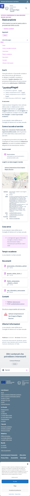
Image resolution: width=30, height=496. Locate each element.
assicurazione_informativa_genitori (17, 266)
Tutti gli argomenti (6, 450)
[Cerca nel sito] (26, 8)
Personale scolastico (6, 427)
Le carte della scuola (6, 417)
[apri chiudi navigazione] (3, 8)
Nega (15, 486)
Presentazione (5, 410)
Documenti (5, 57)
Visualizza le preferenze (15, 490)
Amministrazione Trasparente (9, 455)
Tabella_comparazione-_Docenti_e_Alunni (13, 282)
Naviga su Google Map (14, 218)
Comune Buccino (5, 404)
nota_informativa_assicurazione (16, 290)
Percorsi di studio (5, 430)
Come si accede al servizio (9, 48)
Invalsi (2, 402)
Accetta (15, 481)
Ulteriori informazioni (7, 63)
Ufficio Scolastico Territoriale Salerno (10, 396)
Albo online (23, 455)
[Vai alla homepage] (6, 8)
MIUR (2, 393)
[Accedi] (27, 1)
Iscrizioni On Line (5, 400)
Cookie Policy (11, 494)
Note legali (23, 458)
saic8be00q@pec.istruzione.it (16, 215)
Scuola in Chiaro (5, 398)
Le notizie (3, 445)
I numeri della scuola (6, 415)
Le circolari (4, 447)
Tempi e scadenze (7, 54)
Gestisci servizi (15, 477)
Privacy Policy (17, 494)
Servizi (5, 35)
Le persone (4, 413)
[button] (2, 6)
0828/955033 (12, 216)
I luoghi (3, 411)
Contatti (4, 60)
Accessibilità (14, 458)
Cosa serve (5, 51)
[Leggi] (20, 90)
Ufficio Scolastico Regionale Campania (11, 395)
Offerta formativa (5, 436)
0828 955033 (16, 302)
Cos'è (3, 45)
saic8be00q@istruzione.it (15, 213)
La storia (3, 421)
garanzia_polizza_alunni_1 (14, 273)
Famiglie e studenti (6, 429)
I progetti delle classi (6, 440)
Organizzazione (5, 419)
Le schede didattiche (6, 438)
